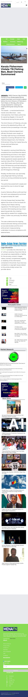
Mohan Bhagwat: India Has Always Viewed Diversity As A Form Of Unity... (21, 309)
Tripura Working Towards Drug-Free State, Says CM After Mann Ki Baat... (13, 452)
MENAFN (4, 95)
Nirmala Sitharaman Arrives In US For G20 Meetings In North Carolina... (12, 416)
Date (3, 83)
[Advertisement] (14, 22)
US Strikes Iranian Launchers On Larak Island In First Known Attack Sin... (21, 328)
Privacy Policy (6, 645)
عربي (17, 2)
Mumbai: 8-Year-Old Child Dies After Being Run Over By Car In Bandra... (13, 528)
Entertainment (8, 44)
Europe (12, 39)
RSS (10, 685)
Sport (18, 44)
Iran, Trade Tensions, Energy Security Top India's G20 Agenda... (21, 341)
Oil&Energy (21, 41)
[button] (21, 2)
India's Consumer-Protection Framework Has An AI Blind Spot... (21, 315)
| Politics (5, 41)
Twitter (10, 678)
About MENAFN (7, 651)
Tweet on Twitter (19, 87)
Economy (13, 41)
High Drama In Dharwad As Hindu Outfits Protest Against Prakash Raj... (12, 564)
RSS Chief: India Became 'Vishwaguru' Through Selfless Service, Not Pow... (21, 322)
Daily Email (11, 682)
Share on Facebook (10, 87)
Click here (12, 638)
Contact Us (5, 647)
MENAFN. (10, 693)
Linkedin (11, 684)
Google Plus (12, 680)
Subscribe (15, 670)
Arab (18, 39)
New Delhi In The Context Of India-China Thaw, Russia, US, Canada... (21, 335)
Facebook (11, 676)
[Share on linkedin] (7, 90)
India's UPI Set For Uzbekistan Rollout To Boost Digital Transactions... (12, 510)
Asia (23, 39)
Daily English (7, 661)
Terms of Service (7, 643)
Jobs (4, 653)
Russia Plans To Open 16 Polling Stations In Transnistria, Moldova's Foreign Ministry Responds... (13, 491)
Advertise (5, 649)
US (5, 39)
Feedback (5, 655)
